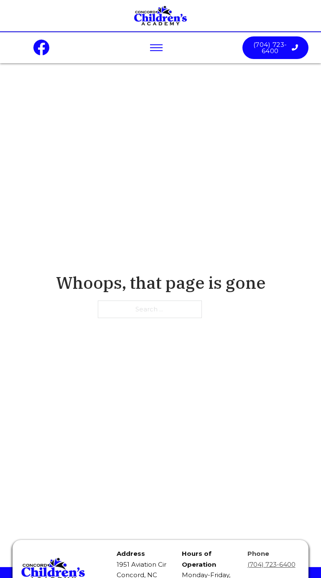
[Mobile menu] (156, 47)
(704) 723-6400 (270, 48)
